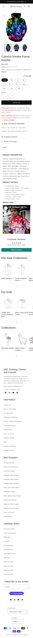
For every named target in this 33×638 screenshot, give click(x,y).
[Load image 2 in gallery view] (16, 47)
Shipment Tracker (9, 450)
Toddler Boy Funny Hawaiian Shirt (7, 314)
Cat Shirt (6, 541)
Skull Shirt (7, 558)
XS (12, 80)
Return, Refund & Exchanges (13, 421)
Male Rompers (6, 278)
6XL (19, 88)
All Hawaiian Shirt (9, 529)
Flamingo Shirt (8, 549)
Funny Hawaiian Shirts (21, 279)
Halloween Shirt (9, 570)
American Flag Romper (11, 467)
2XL (16, 84)
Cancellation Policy (10, 425)
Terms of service (9, 434)
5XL (12, 88)
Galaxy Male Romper (10, 500)
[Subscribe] (27, 587)
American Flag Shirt (10, 533)
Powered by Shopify (23, 634)
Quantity (3, 92)
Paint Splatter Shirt (10, 553)
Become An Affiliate (10, 446)
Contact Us (7, 405)
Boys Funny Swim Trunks (21, 313)
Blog (5, 442)
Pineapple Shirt (8, 545)
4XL (4, 88)
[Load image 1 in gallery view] (8, 47)
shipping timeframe (9, 120)
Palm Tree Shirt (8, 562)
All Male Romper (9, 462)
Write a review (16, 250)
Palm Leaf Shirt (8, 566)
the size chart (9, 110)
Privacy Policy (8, 429)
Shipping (3, 66)
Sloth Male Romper (10, 491)
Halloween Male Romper (11, 504)
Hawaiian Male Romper (11, 483)
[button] (4, 6)
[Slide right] (31, 48)
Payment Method (9, 438)
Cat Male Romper (9, 471)
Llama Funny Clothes (20, 349)
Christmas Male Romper (11, 508)
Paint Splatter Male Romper (12, 496)
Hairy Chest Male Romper (12, 487)
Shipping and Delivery (11, 417)
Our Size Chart (8, 413)
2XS (4, 80)
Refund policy (8, 516)
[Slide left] (2, 48)
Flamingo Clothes (7, 348)
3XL (24, 84)
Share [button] (5, 147)
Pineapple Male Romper (11, 479)
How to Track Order (10, 409)
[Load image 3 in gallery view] (24, 47)
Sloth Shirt (7, 537)
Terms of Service (9, 512)
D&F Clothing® (13, 634)
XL (10, 84)
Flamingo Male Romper (11, 475)
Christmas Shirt (8, 574)
